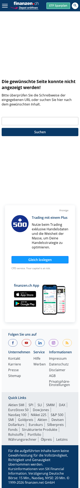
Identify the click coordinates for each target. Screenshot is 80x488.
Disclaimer (57, 370)
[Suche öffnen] (75, 5)
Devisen (57, 419)
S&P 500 (57, 415)
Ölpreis (46, 439)
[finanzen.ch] (26, 3)
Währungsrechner (22, 439)
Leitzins (62, 439)
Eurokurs (36, 424)
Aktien (42, 419)
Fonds (13, 429)
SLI (40, 405)
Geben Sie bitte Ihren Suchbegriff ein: (31, 112)
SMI (11, 419)
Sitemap (14, 376)
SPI (31, 405)
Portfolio (34, 434)
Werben (39, 364)
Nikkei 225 (38, 415)
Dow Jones (41, 410)
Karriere (14, 364)
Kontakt (14, 359)
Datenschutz (59, 364)
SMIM (50, 405)
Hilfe (36, 359)
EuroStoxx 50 (18, 410)
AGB (52, 376)
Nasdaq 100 (17, 415)
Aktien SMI (16, 405)
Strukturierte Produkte (39, 429)
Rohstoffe (15, 434)
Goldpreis (25, 419)
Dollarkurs (16, 424)
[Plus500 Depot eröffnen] (24, 7)
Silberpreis (55, 424)
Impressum (58, 359)
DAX (62, 405)
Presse (13, 370)
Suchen (40, 132)
